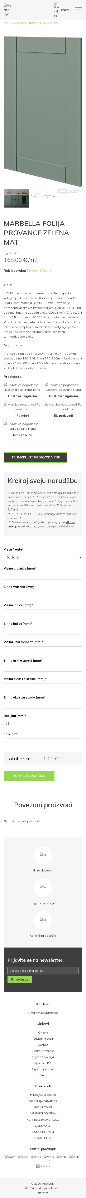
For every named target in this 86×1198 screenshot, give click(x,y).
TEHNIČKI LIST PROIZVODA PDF (35, 457)
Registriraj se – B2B (43, 1069)
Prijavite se (19, 979)
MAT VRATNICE (43, 1107)
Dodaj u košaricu (29, 776)
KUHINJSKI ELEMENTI (43, 1095)
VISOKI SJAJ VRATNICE (43, 1101)
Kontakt (43, 1045)
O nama (43, 1032)
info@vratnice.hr (47, 1012)
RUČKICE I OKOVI (43, 1131)
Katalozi (43, 1075)
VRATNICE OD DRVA (43, 1113)
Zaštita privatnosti (43, 1051)
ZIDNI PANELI (43, 1125)
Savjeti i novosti (43, 1038)
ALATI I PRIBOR (43, 1137)
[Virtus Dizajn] (43, 1190)
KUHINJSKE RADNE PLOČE (43, 1119)
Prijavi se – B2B (43, 1063)
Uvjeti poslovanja (43, 1057)
